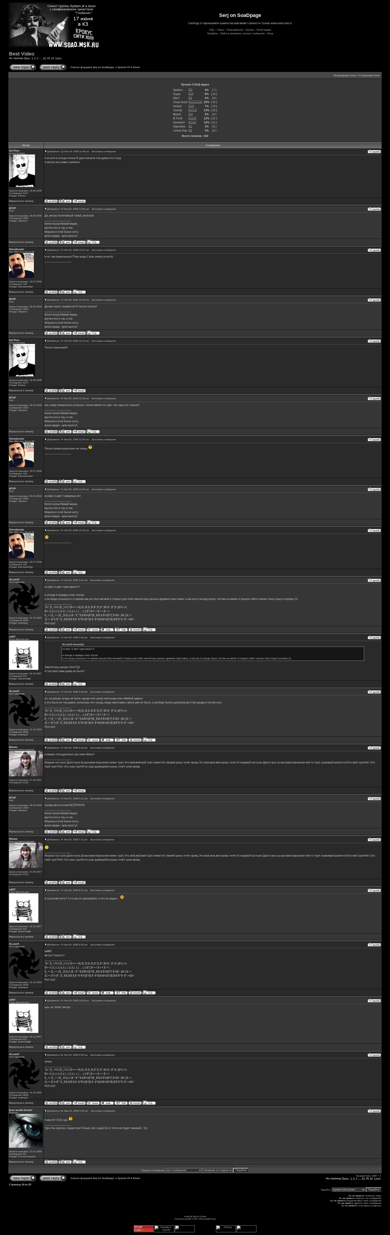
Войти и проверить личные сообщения (243, 33)
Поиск (220, 29)
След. (58, 58)
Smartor (203, 1216)
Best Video (21, 54)
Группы (250, 29)
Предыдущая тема (344, 75)
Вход (270, 33)
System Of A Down (129, 67)
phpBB (188, 1219)
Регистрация (264, 29)
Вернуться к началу (21, 201)
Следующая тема (369, 75)
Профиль (212, 33)
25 (52, 58)
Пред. (27, 58)
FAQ (211, 29)
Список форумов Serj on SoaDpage (92, 67)
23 (44, 58)
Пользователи (235, 29)
